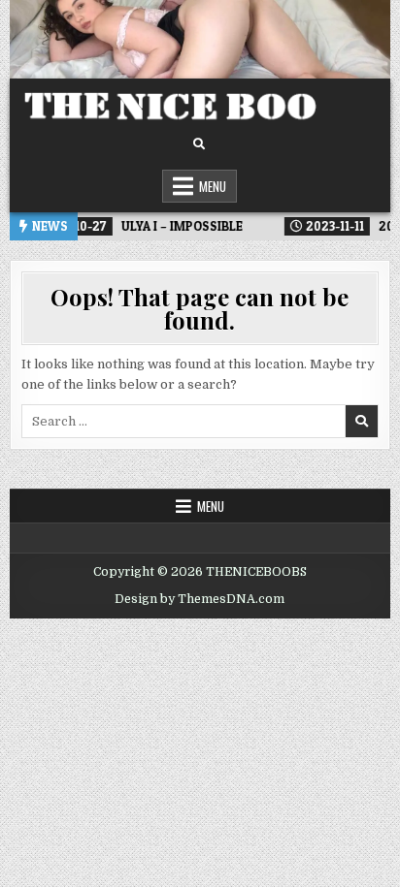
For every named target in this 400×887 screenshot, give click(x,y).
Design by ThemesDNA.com (199, 599)
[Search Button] (199, 144)
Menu (212, 186)
